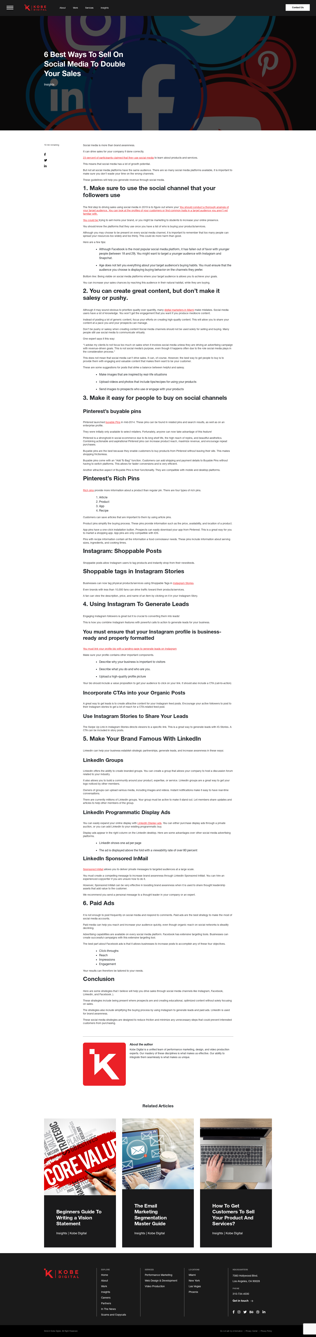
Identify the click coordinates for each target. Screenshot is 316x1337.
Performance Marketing (158, 1274)
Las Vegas (195, 1286)
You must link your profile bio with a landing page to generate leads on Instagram (130, 648)
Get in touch (241, 1300)
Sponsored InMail (93, 869)
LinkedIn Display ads (149, 823)
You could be (91, 220)
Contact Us (298, 7)
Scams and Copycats (113, 1314)
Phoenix (193, 1291)
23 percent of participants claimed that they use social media (118, 157)
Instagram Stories (183, 583)
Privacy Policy (266, 1331)
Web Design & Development (161, 1280)
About (63, 7)
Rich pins (88, 490)
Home (104, 1274)
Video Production (155, 1286)
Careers (105, 1297)
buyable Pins (113, 422)
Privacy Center (251, 1331)
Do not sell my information (231, 1331)
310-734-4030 (241, 1293)
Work (75, 7)
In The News (108, 1308)
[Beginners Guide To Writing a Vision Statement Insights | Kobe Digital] (80, 1161)
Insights (105, 7)
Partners (106, 1303)
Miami (192, 1274)
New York (194, 1280)
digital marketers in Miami (179, 309)
